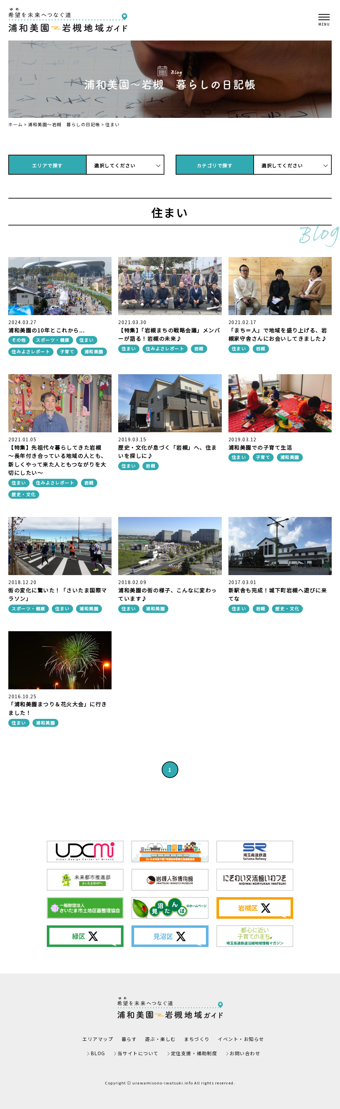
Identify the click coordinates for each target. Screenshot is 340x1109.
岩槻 (199, 348)
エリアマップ (97, 1039)
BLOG (98, 1053)
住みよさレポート (31, 351)
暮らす (129, 1039)
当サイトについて (138, 1053)
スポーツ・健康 (53, 340)
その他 (19, 340)
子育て (67, 351)
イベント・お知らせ (241, 1039)
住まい (86, 340)
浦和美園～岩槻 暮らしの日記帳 (64, 124)
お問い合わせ (244, 1053)
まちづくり (197, 1039)
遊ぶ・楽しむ (160, 1039)
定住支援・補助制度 (194, 1053)
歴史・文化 (24, 494)
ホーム (15, 124)
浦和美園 (94, 351)
